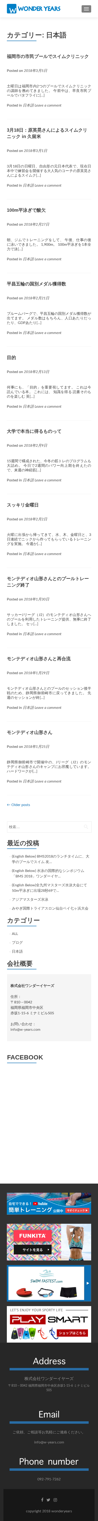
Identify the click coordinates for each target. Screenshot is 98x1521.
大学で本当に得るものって (34, 431)
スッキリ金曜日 (23, 504)
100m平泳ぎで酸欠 (26, 210)
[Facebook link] (42, 1500)
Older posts (18, 805)
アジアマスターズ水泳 (30, 899)
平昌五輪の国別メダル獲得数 (36, 283)
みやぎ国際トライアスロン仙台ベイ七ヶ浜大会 (50, 908)
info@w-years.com (25, 1029)
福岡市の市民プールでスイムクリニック (48, 56)
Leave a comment (48, 105)
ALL (15, 934)
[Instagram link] (55, 1500)
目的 (11, 357)
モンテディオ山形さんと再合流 (39, 658)
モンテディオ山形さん (29, 732)
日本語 (28, 105)
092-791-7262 (49, 1479)
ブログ (17, 942)
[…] (42, 95)
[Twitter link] (48, 1500)
